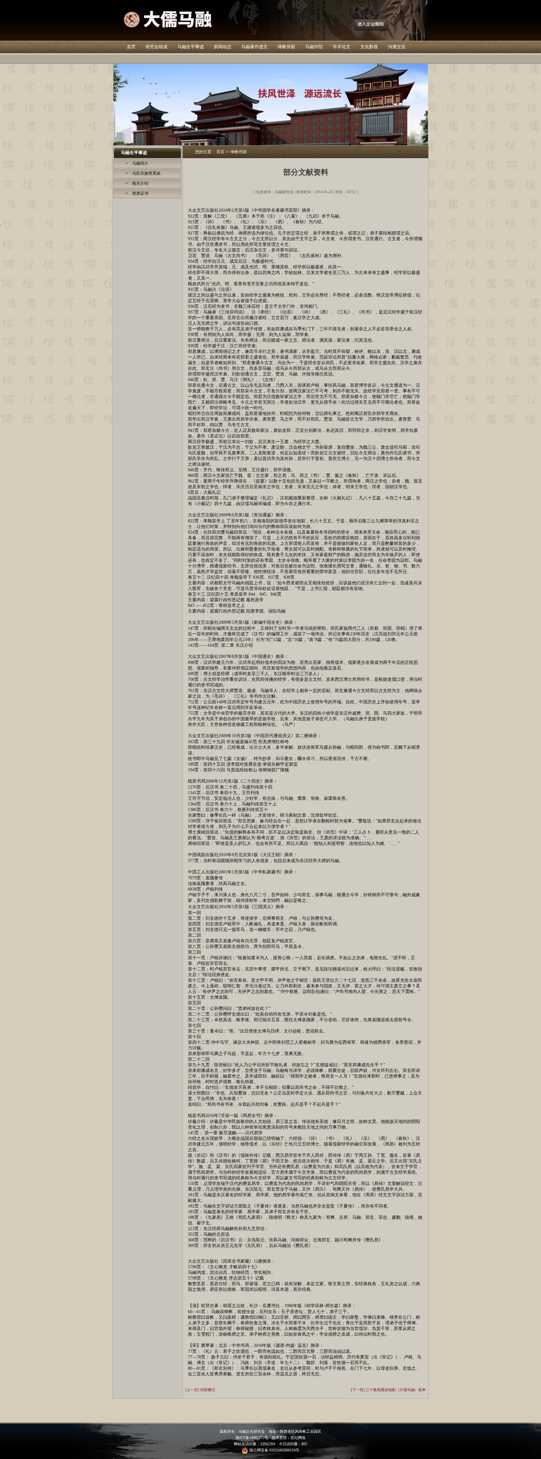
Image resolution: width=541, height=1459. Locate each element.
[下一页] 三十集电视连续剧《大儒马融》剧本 (388, 1390)
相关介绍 (140, 183)
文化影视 (369, 46)
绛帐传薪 (286, 46)
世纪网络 (298, 1438)
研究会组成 (156, 46)
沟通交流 (396, 46)
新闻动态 (222, 46)
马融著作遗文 (254, 46)
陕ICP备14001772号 (252, 1438)
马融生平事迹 (191, 46)
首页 (131, 46)
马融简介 (140, 163)
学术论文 (341, 46)
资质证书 (140, 193)
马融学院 (314, 46)
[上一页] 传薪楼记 (200, 1390)
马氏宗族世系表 (146, 173)
